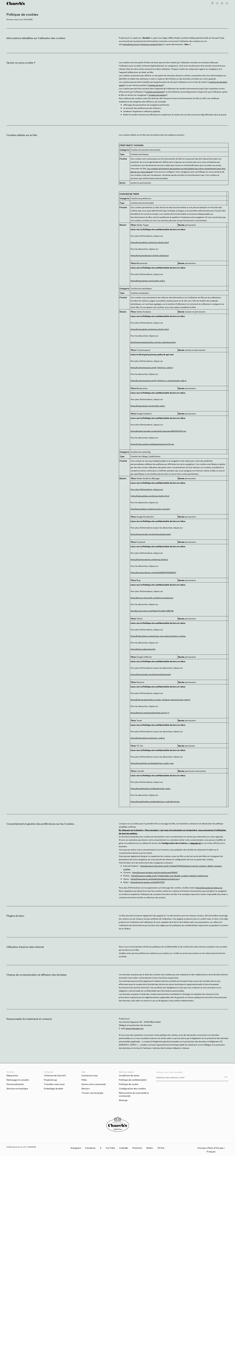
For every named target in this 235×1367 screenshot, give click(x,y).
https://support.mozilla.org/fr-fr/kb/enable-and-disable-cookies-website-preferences (169, 875)
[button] (98, 1085)
